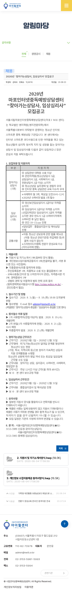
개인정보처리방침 (12, 587)
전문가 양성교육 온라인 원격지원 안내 (34, 501)
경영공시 (36, 53)
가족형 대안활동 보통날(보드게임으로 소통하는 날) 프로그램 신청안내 (37, 493)
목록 (61, 448)
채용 (48, 53)
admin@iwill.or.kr (25, 552)
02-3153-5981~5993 (27, 559)
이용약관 (29, 587)
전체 (24, 53)
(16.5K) (33, 478)
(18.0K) (39, 457)
